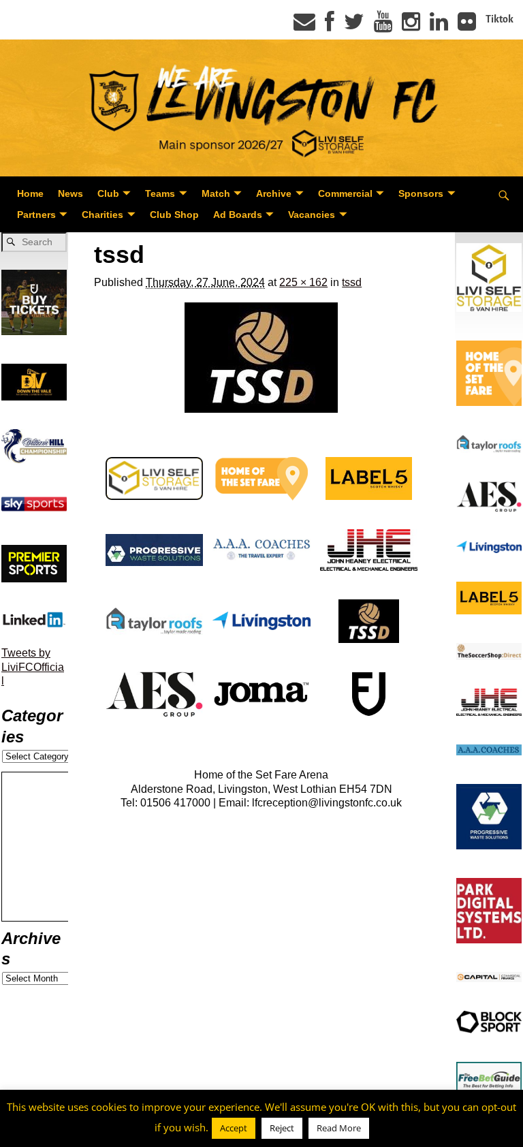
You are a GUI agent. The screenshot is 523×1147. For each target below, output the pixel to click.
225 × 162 (303, 282)
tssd (352, 282)
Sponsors (420, 193)
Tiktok (499, 19)
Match (216, 193)
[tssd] (261, 357)
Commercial (345, 193)
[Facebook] (329, 25)
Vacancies (311, 214)
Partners (36, 214)
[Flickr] (467, 25)
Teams (160, 193)
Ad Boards (237, 214)
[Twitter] (354, 25)
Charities (102, 214)
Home (30, 193)
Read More (339, 1128)
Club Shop (174, 214)
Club (108, 193)
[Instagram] (411, 25)
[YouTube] (383, 25)
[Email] (304, 25)
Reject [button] (282, 1128)
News (70, 193)
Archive (273, 193)
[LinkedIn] (439, 25)
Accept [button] (233, 1128)
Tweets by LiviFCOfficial (32, 667)
